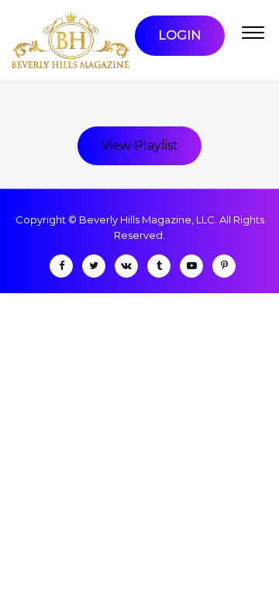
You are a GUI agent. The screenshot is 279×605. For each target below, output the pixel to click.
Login (180, 35)
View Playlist (140, 145)
